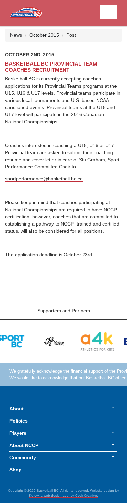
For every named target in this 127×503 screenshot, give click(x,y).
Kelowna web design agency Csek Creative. (63, 495)
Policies (18, 421)
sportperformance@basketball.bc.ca (44, 178)
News (16, 35)
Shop (15, 469)
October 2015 (44, 35)
